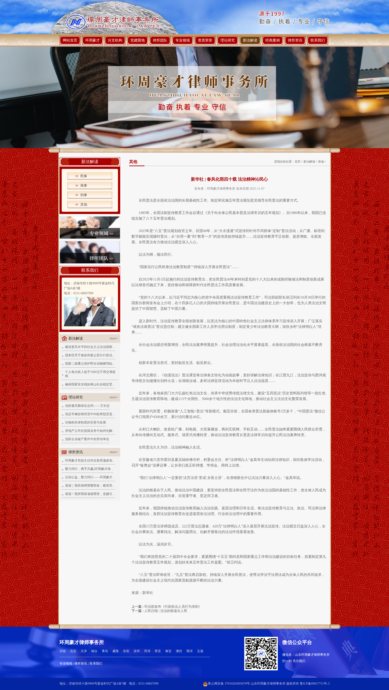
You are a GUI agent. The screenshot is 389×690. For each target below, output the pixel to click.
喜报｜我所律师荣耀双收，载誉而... (90, 485)
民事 (83, 176)
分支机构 (115, 40)
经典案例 (272, 40)
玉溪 (200, 651)
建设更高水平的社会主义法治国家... (90, 347)
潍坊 (179, 651)
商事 (83, 185)
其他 (83, 204)
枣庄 (158, 651)
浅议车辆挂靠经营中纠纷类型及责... (90, 414)
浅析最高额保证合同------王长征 (87, 405)
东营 (126, 651)
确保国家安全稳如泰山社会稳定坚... (90, 384)
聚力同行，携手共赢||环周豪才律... (89, 469)
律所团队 (160, 40)
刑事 (83, 195)
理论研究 (227, 40)
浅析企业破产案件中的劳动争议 (87, 439)
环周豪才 (92, 40)
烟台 (94, 651)
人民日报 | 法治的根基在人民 (165, 611)
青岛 (105, 651)
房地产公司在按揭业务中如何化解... (90, 430)
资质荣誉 (205, 40)
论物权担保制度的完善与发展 (85, 422)
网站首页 (70, 40)
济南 (62, 651)
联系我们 (317, 40)
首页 (298, 161)
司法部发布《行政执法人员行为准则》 (173, 606)
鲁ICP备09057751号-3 (315, 683)
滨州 (136, 651)
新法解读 (250, 40)
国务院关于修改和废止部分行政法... (90, 355)
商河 (189, 651)
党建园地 (137, 40)
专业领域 (182, 40)
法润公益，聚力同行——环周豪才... (90, 477)
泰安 (168, 651)
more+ (114, 338)
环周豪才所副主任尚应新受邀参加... (90, 460)
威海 (115, 651)
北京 (73, 651)
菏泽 (147, 651)
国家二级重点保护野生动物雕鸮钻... (90, 363)
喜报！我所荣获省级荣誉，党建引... (90, 494)
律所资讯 (295, 40)
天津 (84, 651)
